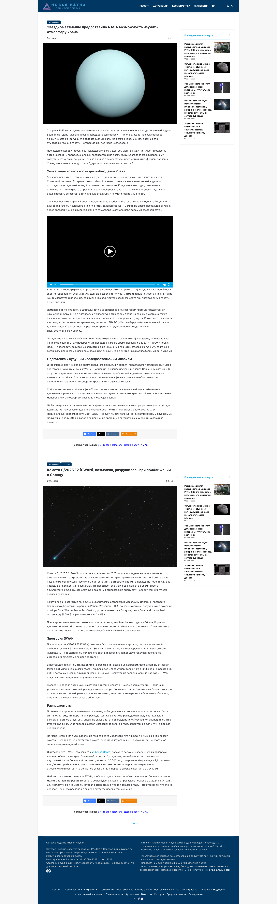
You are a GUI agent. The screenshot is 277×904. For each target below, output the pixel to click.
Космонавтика (181, 6)
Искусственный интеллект (88, 894)
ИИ (213, 6)
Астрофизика (189, 889)
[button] (110, 251)
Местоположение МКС (167, 889)
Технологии (201, 6)
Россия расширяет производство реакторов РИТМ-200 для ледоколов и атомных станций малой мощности (197, 50)
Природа (171, 894)
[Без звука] (164, 284)
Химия (182, 894)
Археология (132, 894)
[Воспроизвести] (50, 284)
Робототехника (124, 889)
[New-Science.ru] (64, 6)
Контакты (57, 889)
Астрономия (160, 6)
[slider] (107, 284)
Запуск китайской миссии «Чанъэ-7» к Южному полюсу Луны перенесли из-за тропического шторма (197, 70)
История (159, 894)
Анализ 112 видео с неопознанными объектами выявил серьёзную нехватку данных (194, 129)
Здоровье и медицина (212, 889)
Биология (146, 894)
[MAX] (142, 899)
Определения (196, 894)
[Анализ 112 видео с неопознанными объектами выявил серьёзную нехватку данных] (222, 127)
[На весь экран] (169, 284)
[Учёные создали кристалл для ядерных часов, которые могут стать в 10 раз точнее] (222, 87)
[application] (110, 252)
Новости (144, 6)
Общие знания (143, 889)
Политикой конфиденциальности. (211, 869)
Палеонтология (114, 894)
